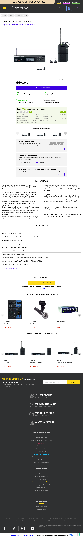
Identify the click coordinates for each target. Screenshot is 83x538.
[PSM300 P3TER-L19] (41, 133)
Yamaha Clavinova (52, 518)
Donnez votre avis (41, 282)
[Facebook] (4, 528)
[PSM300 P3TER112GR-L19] (56, 133)
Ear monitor (19, 15)
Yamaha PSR (62, 518)
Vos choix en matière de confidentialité (52, 535)
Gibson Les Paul (10, 518)
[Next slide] (65, 133)
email (41, 163)
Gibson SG (43, 518)
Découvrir (60, 149)
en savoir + (60, 174)
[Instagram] (23, 528)
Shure (25, 15)
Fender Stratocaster (21, 518)
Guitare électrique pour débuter (24, 521)
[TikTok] (13, 528)
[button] (41, 68)
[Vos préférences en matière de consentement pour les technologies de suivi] (79, 534)
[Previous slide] (17, 133)
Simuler (62, 112)
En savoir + (41, 288)
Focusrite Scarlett (72, 518)
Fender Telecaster (34, 518)
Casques (11, 15)
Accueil (4, 15)
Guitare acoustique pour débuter (43, 521)
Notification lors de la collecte (21, 535)
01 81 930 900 (45, 415)
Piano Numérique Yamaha (61, 521)
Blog (41, 495)
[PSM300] (26, 133)
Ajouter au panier (41, 88)
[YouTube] (32, 528)
